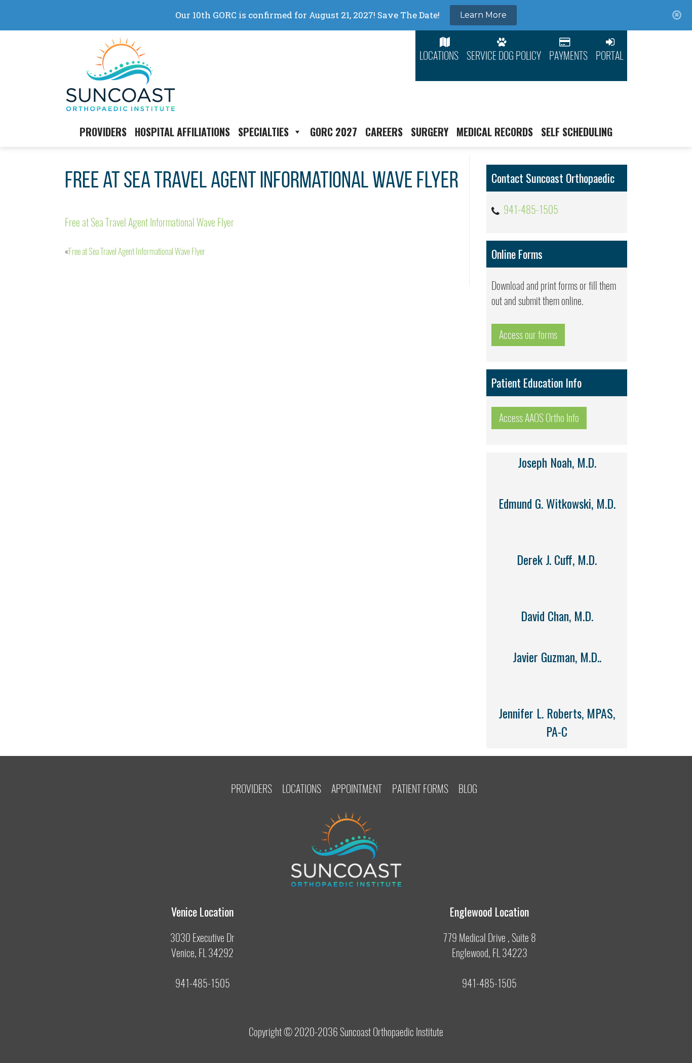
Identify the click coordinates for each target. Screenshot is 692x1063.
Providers (103, 131)
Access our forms (528, 334)
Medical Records (494, 131)
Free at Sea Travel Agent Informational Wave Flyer (149, 222)
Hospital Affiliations (182, 131)
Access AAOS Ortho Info (539, 418)
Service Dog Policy (504, 55)
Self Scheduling (576, 131)
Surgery (429, 131)
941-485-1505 (531, 209)
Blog (467, 788)
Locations (438, 55)
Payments (568, 55)
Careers (384, 131)
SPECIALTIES (263, 131)
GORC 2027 (333, 131)
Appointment (356, 788)
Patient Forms (420, 788)
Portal (609, 55)
